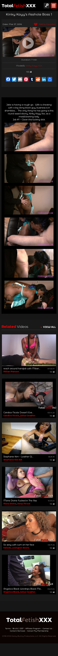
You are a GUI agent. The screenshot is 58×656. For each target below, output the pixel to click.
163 (27, 72)
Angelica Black (11, 592)
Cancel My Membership (37, 631)
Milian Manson (11, 371)
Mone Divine (9, 504)
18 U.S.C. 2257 (17, 628)
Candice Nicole (11, 415)
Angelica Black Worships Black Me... (22, 589)
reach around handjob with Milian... (21, 368)
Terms (8, 628)
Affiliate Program (33, 628)
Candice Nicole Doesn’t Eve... (18, 412)
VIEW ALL (49, 327)
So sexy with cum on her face (18, 544)
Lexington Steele (20, 548)
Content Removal (17, 631)
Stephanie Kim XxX (12, 460)
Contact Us (47, 628)
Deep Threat (23, 504)
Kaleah (7, 548)
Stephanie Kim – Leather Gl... (18, 456)
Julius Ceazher (27, 415)
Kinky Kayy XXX (34, 65)
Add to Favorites (46, 24)
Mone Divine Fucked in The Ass (20, 500)
